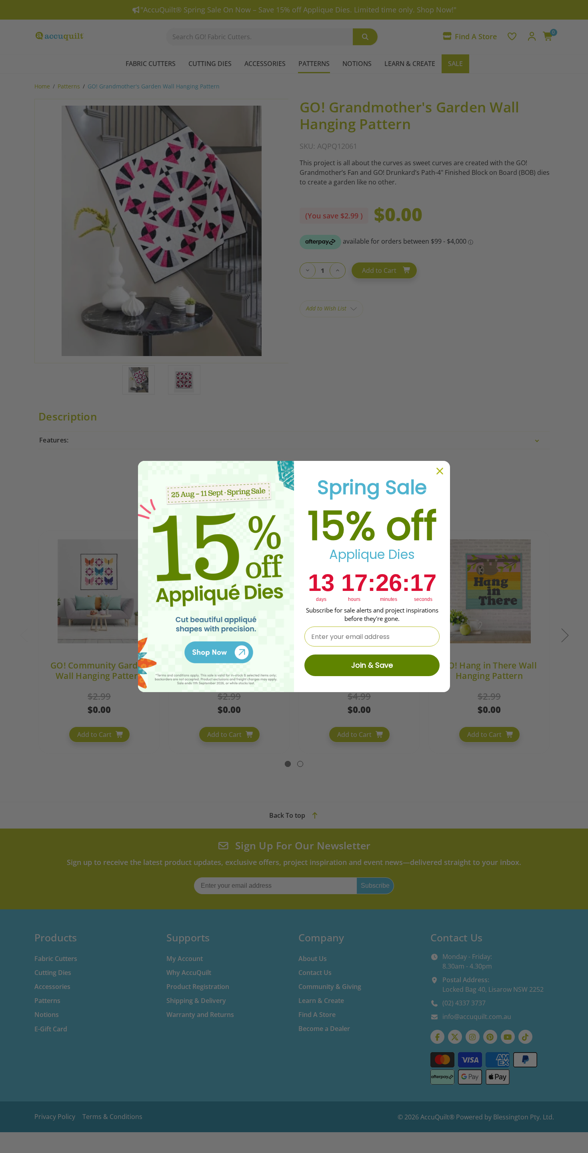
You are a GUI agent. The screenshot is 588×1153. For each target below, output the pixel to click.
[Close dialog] (440, 471)
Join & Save (372, 665)
